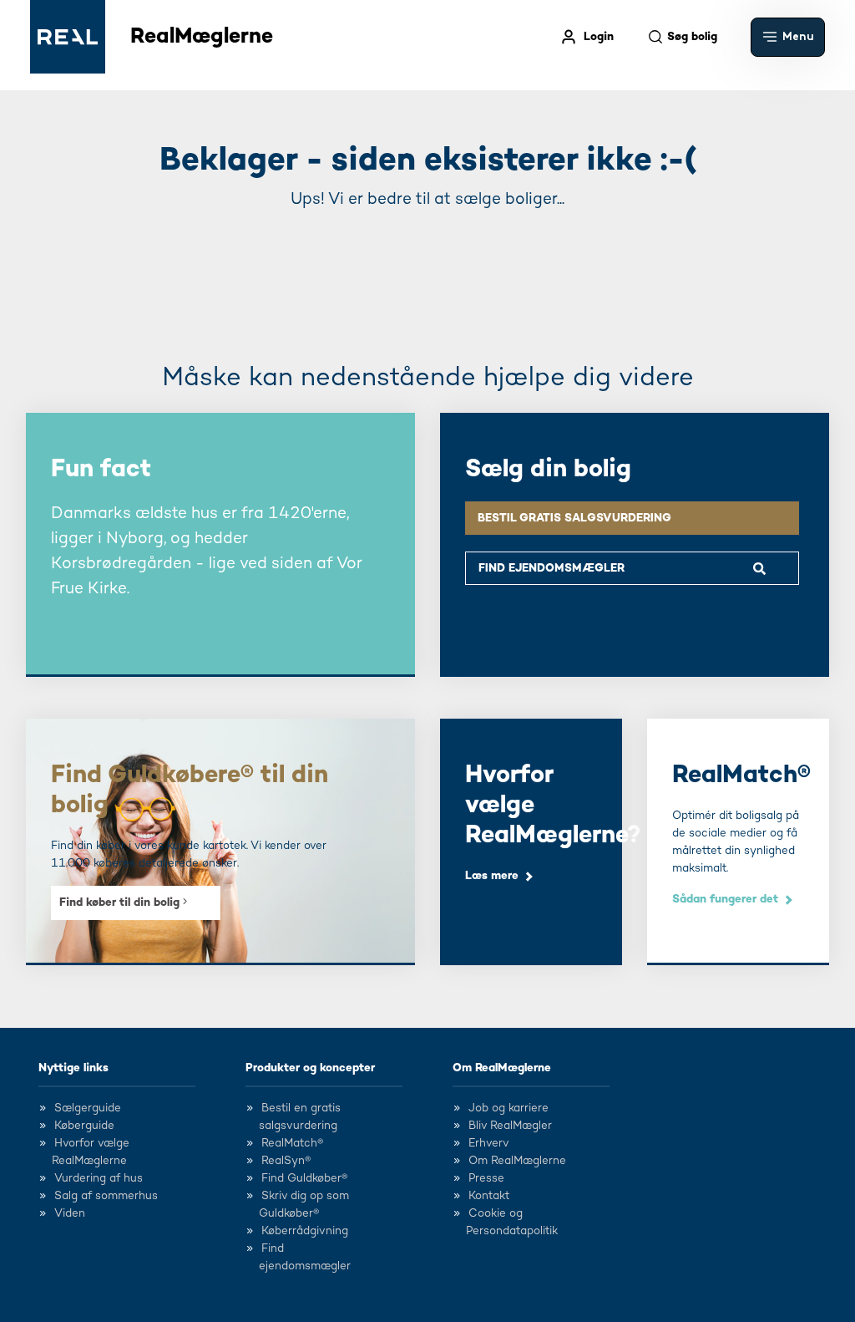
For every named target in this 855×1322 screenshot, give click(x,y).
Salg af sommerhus (106, 1196)
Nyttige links (73, 1068)
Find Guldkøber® (304, 1178)
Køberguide (84, 1125)
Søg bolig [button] (692, 37)
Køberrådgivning (304, 1231)
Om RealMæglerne (502, 1068)
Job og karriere (508, 1108)
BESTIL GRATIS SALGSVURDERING (574, 518)
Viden (69, 1213)
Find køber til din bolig (121, 902)
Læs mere (492, 876)
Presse (486, 1178)
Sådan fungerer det (725, 899)
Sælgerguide (87, 1108)
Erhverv (488, 1143)
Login (599, 37)
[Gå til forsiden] (67, 37)
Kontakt (488, 1196)
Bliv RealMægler (510, 1125)
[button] (788, 37)
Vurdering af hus (98, 1178)
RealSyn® (286, 1161)
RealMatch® (292, 1143)
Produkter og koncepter (310, 1068)
